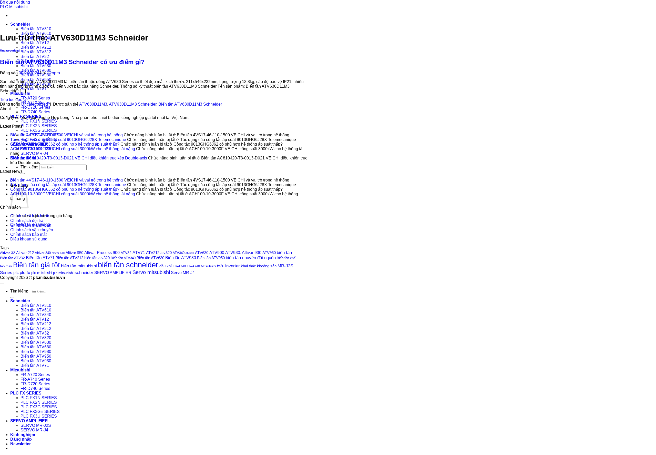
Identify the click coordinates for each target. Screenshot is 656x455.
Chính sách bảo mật (28, 234)
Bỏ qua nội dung (15, 2)
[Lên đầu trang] (2, 283)
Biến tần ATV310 (35, 29)
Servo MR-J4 (183, 272)
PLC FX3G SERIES (38, 130)
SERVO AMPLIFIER (112, 272)
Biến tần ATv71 (40, 257)
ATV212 (152, 252)
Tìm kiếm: (29, 167)
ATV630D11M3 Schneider (132, 104)
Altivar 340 (43, 253)
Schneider (20, 24)
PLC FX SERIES (26, 393)
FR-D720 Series (35, 107)
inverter (232, 266)
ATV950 (269, 253)
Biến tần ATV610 (35, 310)
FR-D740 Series (35, 112)
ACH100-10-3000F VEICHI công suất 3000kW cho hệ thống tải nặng (72, 149)
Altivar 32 (7, 253)
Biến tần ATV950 (211, 258)
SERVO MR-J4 (34, 153)
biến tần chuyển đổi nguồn (251, 257)
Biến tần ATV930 (180, 257)
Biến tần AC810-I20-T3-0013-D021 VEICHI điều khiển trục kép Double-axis (78, 158)
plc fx (25, 272)
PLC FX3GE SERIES (40, 411)
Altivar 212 (25, 252)
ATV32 (126, 253)
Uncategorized (10, 50)
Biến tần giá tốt (36, 265)
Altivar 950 (74, 253)
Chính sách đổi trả (26, 220)
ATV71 (138, 252)
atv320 (166, 253)
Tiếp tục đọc (13, 99)
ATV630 (201, 252)
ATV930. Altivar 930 (243, 252)
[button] (20, 444)
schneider (84, 272)
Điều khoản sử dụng (28, 239)
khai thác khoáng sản (258, 266)
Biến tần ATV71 (34, 89)
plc (16, 272)
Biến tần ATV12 (34, 43)
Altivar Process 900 (102, 252)
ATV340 (178, 253)
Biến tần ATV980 (35, 351)
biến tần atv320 (97, 258)
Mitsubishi (20, 93)
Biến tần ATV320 (35, 338)
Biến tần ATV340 (123, 258)
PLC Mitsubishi (14, 7)
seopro (53, 73)
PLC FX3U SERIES (38, 416)
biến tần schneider (128, 264)
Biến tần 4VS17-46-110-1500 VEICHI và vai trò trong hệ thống (66, 135)
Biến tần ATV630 (35, 66)
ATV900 (216, 252)
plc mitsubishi (63, 273)
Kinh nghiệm (22, 434)
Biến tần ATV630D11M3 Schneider (190, 104)
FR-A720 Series (35, 98)
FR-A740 (179, 266)
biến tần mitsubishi (79, 265)
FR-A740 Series (35, 379)
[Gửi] (22, 173)
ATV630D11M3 (93, 104)
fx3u (220, 266)
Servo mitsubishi (151, 272)
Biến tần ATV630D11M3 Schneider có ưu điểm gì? (72, 61)
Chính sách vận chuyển (31, 230)
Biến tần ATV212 (35, 47)
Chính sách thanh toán (30, 225)
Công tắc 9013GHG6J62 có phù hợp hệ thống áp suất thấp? (64, 144)
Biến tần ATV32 (34, 56)
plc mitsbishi (41, 273)
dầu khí (165, 266)
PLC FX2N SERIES (38, 126)
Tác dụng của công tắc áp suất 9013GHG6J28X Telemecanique (68, 139)
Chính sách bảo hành (29, 216)
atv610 (190, 253)
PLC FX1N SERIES (38, 121)
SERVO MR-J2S (35, 425)
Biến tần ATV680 (35, 70)
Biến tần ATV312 (35, 52)
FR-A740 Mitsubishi (201, 266)
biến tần (284, 252)
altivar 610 (58, 253)
